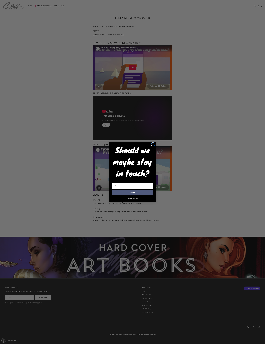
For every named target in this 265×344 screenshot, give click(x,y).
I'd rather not (132, 198)
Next (132, 192)
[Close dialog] (153, 144)
